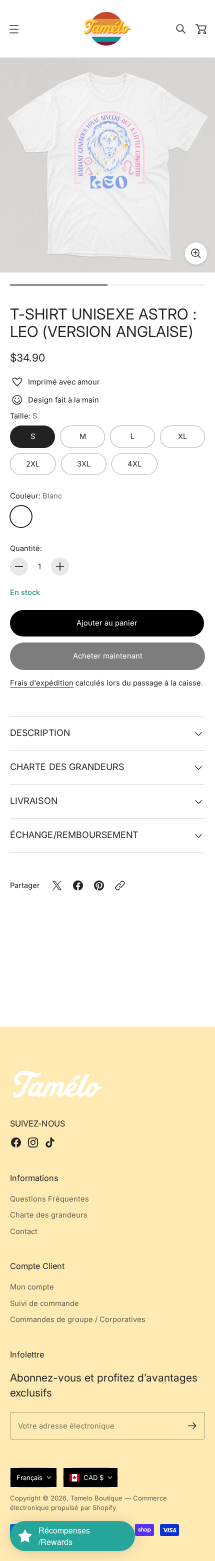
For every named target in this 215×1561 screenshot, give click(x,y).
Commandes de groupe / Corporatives (78, 1319)
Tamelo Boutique (96, 1498)
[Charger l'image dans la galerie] (196, 253)
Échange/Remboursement (74, 835)
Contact (24, 1231)
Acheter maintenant (107, 656)
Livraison (34, 801)
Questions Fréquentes (49, 1199)
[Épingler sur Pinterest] (99, 885)
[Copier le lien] (120, 885)
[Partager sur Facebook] (78, 885)
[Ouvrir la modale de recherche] (181, 29)
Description (40, 733)
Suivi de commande (44, 1303)
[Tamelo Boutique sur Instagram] (33, 1142)
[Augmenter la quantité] (60, 567)
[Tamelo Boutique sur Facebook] (16, 1142)
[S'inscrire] (192, 1426)
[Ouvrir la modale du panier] (201, 29)
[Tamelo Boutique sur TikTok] (50, 1142)
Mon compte (32, 1287)
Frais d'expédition (42, 683)
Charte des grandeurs (67, 767)
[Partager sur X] (57, 885)
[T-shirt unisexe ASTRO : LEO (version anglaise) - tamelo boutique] (107, 165)
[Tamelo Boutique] (108, 28)
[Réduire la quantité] (19, 567)
